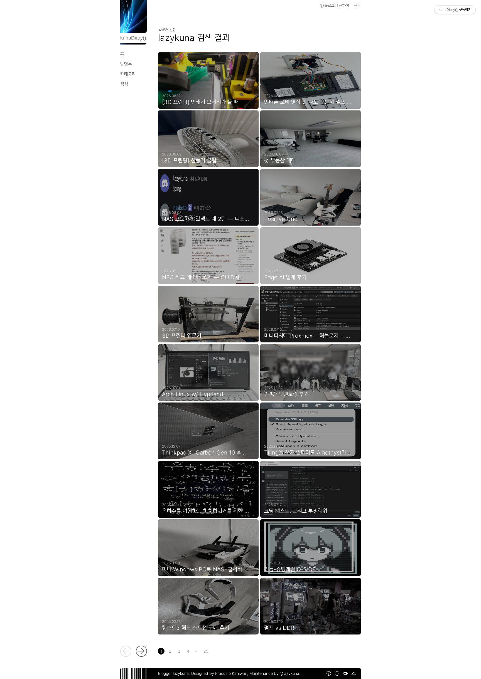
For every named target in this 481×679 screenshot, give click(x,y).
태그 (345, 673)
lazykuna (181, 673)
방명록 (126, 64)
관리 (357, 5)
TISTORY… (329, 673)
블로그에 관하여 (337, 5)
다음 (141, 651)
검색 (124, 84)
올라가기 (354, 673)
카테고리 (128, 74)
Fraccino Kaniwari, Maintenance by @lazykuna (257, 673)
